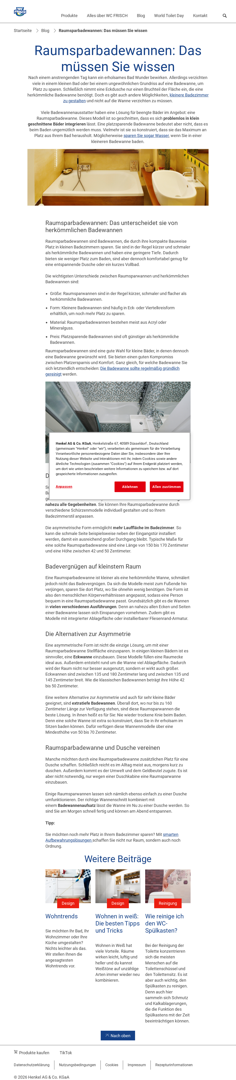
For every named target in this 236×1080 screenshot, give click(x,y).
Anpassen (64, 487)
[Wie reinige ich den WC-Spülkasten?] (167, 950)
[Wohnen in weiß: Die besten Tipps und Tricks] (118, 950)
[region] (119, 466)
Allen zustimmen (166, 487)
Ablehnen (130, 487)
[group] (117, 950)
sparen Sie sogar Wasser (146, 135)
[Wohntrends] (68, 950)
